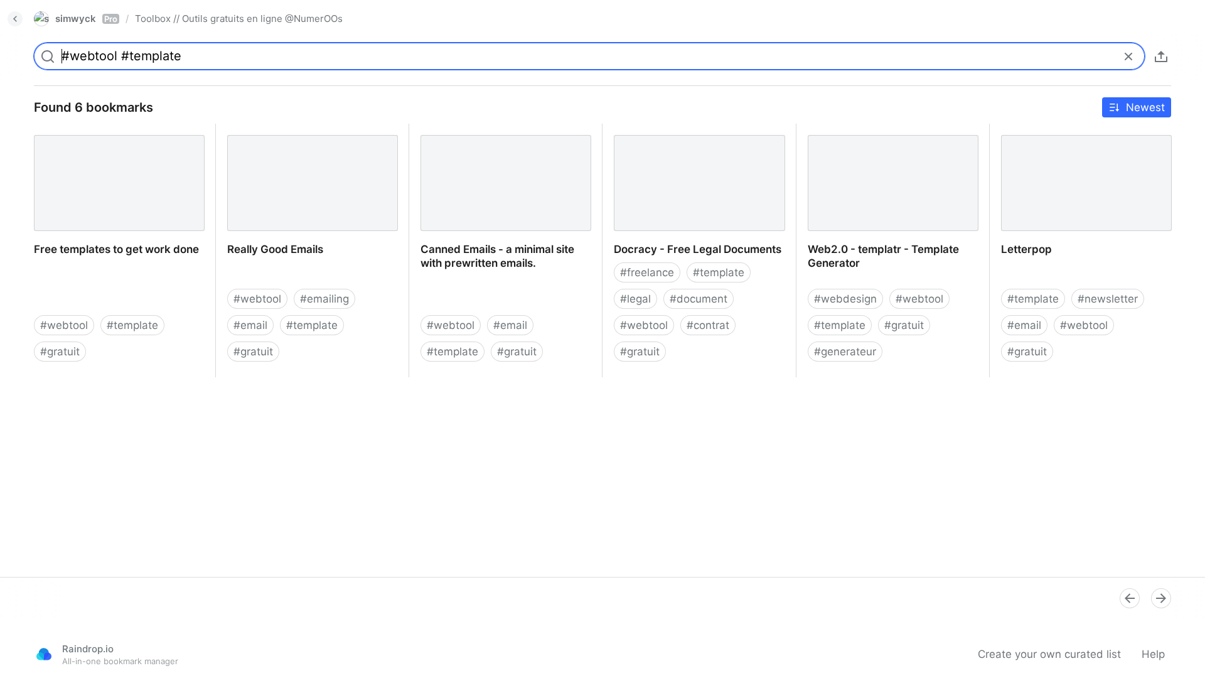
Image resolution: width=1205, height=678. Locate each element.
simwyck (86, 18)
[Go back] (15, 18)
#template (132, 325)
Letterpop (1014, 130)
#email (250, 325)
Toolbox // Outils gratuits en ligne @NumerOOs (239, 18)
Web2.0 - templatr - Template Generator (871, 137)
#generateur (845, 351)
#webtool (64, 325)
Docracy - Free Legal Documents (685, 130)
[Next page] (1161, 598)
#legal (635, 299)
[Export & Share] (1161, 56)
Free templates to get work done (105, 130)
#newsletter (1108, 299)
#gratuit (60, 351)
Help (1153, 654)
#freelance (647, 272)
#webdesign (845, 299)
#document (698, 299)
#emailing (324, 299)
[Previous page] (1130, 598)
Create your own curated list (1049, 654)
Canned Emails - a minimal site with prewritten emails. (499, 137)
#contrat (708, 325)
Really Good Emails (264, 130)
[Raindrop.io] (44, 654)
